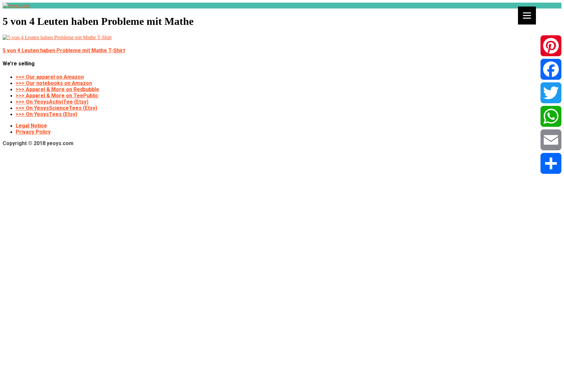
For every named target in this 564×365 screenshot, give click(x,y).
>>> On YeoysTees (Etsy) (46, 114)
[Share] (551, 163)
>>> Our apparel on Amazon (50, 77)
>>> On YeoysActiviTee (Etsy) (52, 102)
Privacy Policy (33, 132)
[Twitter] (551, 93)
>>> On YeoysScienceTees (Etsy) (56, 108)
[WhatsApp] (551, 116)
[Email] (551, 140)
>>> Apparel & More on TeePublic (57, 95)
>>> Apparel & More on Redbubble (57, 89)
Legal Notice (31, 126)
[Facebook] (551, 69)
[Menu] (527, 16)
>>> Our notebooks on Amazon (54, 83)
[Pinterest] (551, 46)
